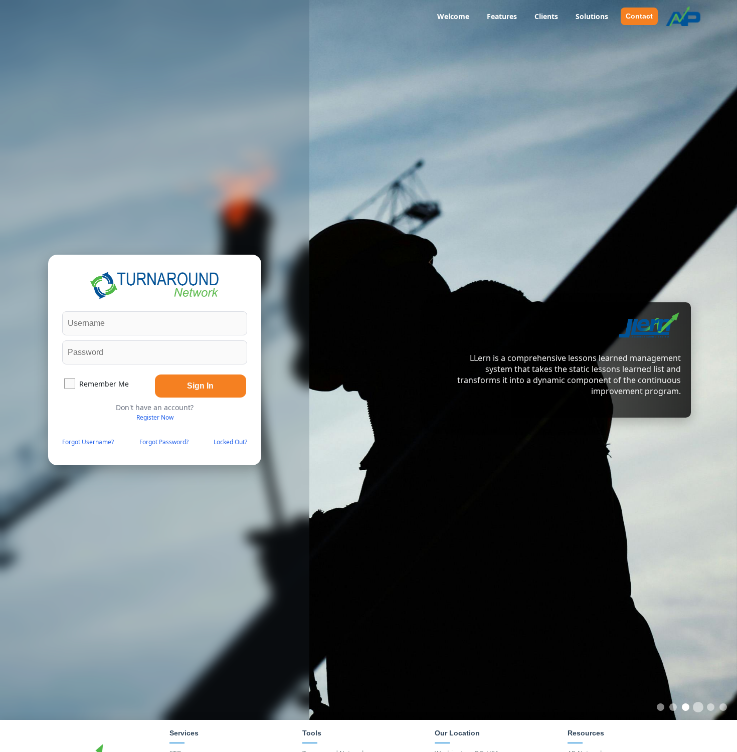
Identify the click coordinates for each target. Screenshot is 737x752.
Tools (311, 733)
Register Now (154, 417)
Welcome (453, 16)
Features (502, 16)
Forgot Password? (164, 442)
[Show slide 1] (660, 707)
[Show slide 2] (673, 707)
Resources (586, 733)
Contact (639, 16)
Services (184, 733)
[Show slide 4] (698, 707)
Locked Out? (230, 442)
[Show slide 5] (710, 707)
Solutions (592, 16)
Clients (546, 16)
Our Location (457, 733)
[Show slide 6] (723, 707)
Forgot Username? (88, 442)
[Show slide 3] (685, 707)
